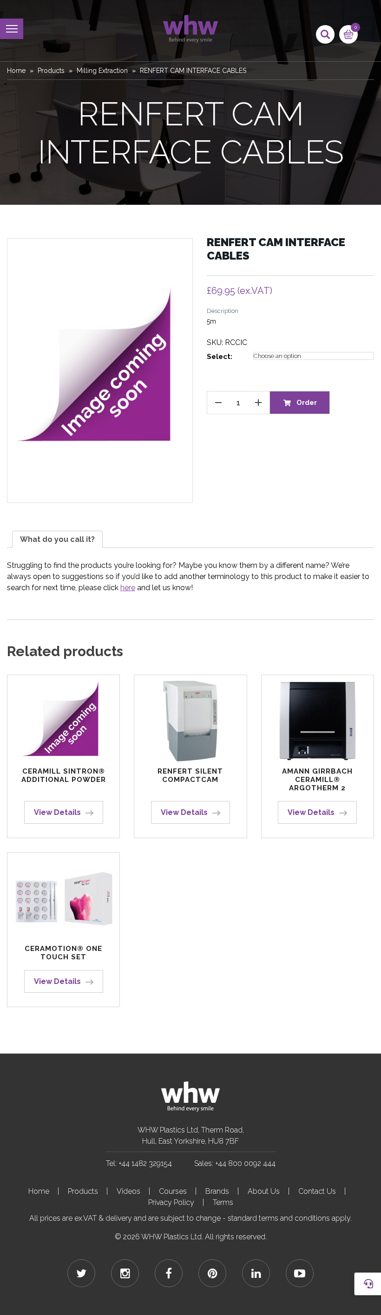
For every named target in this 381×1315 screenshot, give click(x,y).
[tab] (57, 539)
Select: (219, 356)
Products (51, 70)
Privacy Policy (171, 1202)
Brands (217, 1191)
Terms (223, 1202)
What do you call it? (57, 539)
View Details (57, 812)
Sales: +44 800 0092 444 (235, 1163)
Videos (128, 1191)
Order (306, 402)
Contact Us (317, 1191)
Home (16, 70)
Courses (173, 1191)
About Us (264, 1191)
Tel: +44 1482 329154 (139, 1163)
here (127, 587)
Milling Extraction (102, 70)
